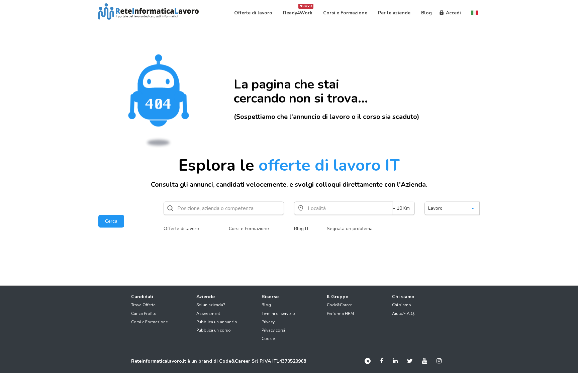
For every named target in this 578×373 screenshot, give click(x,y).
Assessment (208, 313)
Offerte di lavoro (181, 228)
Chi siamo (401, 305)
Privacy (268, 322)
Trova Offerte (143, 305)
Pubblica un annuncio (216, 322)
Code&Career (339, 305)
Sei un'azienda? (210, 305)
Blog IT (301, 228)
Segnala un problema (350, 228)
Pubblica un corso (213, 330)
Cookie (268, 338)
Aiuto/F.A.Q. (403, 313)
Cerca (111, 221)
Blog (266, 305)
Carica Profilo (144, 313)
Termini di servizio (278, 313)
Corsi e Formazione (249, 228)
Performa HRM (340, 313)
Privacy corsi (273, 330)
